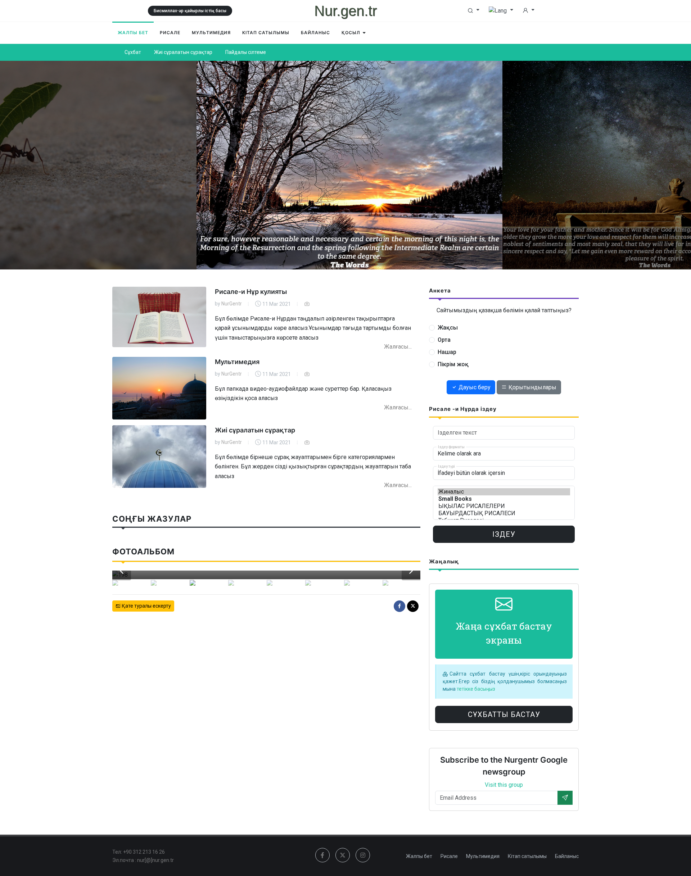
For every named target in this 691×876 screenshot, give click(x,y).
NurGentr (231, 304)
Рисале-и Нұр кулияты (251, 291)
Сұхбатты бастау (504, 714)
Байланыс (567, 856)
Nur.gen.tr (345, 11)
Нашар (447, 352)
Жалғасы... (398, 346)
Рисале (449, 856)
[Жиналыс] (504, 491)
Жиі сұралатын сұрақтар (255, 430)
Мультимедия (237, 362)
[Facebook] (399, 606)
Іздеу (503, 534)
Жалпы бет (419, 856)
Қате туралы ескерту (146, 606)
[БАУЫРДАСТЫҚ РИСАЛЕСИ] (504, 513)
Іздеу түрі (446, 466)
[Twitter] (413, 606)
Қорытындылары (531, 387)
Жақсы (448, 327)
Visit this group (504, 784)
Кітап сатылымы (527, 856)
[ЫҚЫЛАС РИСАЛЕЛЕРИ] (504, 506)
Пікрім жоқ (453, 364)
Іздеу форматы (451, 447)
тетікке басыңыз (475, 689)
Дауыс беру (474, 387)
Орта (444, 339)
